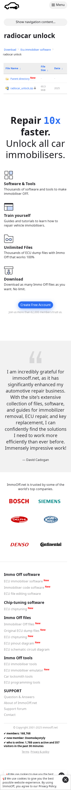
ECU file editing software (22, 593)
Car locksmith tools (18, 676)
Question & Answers (19, 697)
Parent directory (23, 78)
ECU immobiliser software (23, 581)
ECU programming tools (22, 682)
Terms (25, 752)
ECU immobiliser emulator (23, 670)
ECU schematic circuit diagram (27, 649)
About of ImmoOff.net (20, 703)
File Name (12, 68)
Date (57, 68)
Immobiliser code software (24, 588)
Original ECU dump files (21, 631)
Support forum (15, 709)
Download (10, 49)
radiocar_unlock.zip (21, 88)
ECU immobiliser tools (20, 664)
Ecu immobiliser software (36, 49)
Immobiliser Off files (19, 624)
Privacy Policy (47, 786)
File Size (43, 68)
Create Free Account (36, 305)
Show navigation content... (35, 22)
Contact (10, 715)
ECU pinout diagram (19, 643)
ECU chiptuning (15, 609)
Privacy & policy (40, 752)
